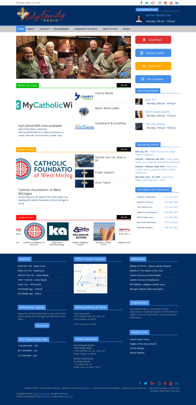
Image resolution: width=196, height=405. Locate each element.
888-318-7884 (171, 227)
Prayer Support (104, 172)
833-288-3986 (171, 202)
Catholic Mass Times (139, 339)
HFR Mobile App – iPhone (29, 293)
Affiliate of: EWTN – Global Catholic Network (150, 266)
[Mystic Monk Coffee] (84, 107)
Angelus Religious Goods (78, 243)
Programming (61, 29)
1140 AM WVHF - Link (28, 345)
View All (124, 85)
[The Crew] (73, 37)
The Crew (29, 74)
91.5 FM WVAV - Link (27, 355)
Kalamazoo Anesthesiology (54, 243)
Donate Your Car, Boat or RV (110, 159)
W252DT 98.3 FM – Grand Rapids (33, 275)
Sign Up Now (42, 325)
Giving (126, 29)
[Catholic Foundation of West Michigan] (44, 156)
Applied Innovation (124, 242)
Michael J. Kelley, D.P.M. (101, 243)
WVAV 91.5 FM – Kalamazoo (31, 270)
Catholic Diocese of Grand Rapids (145, 275)
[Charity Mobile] (84, 92)
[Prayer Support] (84, 171)
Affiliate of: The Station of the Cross (146, 270)
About (30, 29)
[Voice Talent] (84, 181)
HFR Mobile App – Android (30, 289)
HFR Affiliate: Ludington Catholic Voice (147, 284)
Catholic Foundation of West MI (31, 243)
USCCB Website (137, 348)
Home (21, 29)
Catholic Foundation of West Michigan (39, 192)
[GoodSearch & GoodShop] (84, 122)
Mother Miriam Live (158, 15)
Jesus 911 (150, 99)
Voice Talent (102, 182)
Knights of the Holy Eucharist (143, 343)
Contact (45, 29)
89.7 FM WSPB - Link (27, 350)
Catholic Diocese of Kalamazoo (144, 279)
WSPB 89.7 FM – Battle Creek (31, 266)
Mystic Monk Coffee (107, 108)
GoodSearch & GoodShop (110, 123)
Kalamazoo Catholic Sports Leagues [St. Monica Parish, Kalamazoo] (156, 169)
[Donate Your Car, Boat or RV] (84, 156)
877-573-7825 (171, 197)
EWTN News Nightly (157, 111)
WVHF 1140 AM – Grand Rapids (32, 279)
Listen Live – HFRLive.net (29, 284)
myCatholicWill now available (40, 125)
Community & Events (85, 29)
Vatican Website (137, 352)
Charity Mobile (104, 93)
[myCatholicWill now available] (44, 92)
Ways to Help (110, 29)
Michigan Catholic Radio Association (146, 289)
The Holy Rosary (155, 124)
